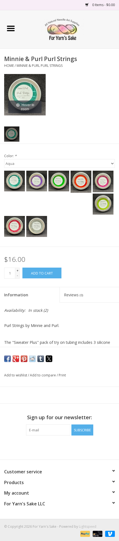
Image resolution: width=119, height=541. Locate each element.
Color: (10, 156)
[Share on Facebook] (7, 358)
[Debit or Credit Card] (97, 533)
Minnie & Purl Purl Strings (40, 65)
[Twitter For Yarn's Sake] (59, 446)
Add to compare (43, 375)
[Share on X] (49, 358)
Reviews (73, 294)
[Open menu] (11, 28)
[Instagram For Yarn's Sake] (69, 446)
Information (16, 294)
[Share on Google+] (15, 358)
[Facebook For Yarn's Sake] (49, 446)
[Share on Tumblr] (40, 358)
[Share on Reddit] (32, 358)
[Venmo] (109, 533)
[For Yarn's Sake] (70, 28)
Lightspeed (87, 526)
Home (9, 65)
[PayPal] (84, 533)
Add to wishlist (16, 375)
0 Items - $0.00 (103, 4)
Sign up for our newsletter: (59, 417)
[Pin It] (24, 358)
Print (62, 375)
